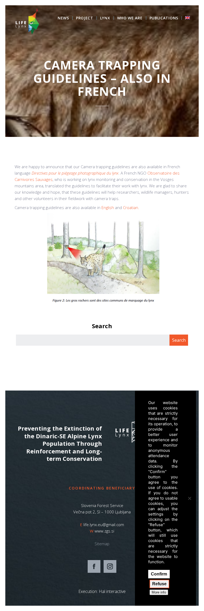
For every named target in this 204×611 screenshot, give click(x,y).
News (63, 18)
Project (84, 18)
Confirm (159, 574)
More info (159, 592)
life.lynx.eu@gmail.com (103, 524)
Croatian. (131, 207)
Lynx (105, 18)
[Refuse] (189, 498)
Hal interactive (112, 591)
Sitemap (102, 543)
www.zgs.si (104, 531)
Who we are (130, 18)
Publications (164, 18)
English (107, 207)
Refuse (159, 584)
